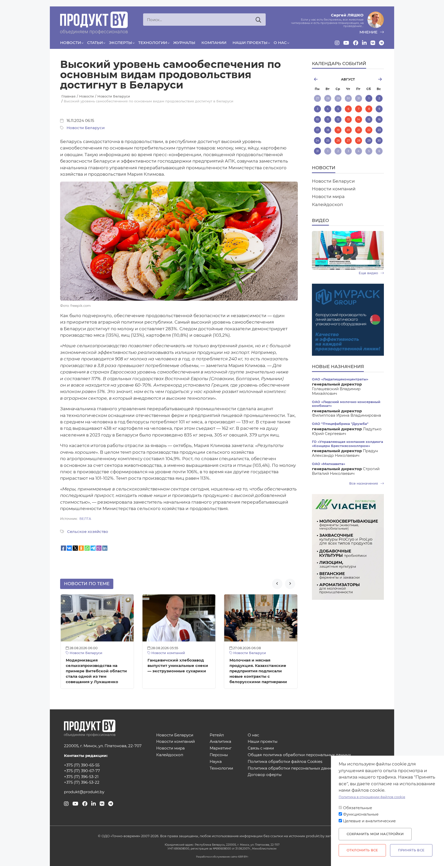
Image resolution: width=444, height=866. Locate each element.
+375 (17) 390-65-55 (81, 765)
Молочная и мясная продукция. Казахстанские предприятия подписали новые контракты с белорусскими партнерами (258, 671)
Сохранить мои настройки (375, 834)
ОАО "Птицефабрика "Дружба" (340, 424)
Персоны (219, 755)
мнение (368, 32)
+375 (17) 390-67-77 (82, 771)
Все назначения (364, 483)
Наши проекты (250, 42)
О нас (280, 42)
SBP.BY (242, 856)
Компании (213, 42)
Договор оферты (265, 775)
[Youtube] (346, 43)
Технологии (152, 42)
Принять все (411, 850)
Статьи (95, 42)
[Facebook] (355, 43)
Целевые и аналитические (369, 821)
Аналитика (220, 741)
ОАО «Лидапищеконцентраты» (340, 379)
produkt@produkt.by (84, 792)
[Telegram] (381, 43)
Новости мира (328, 196)
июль (324, 79)
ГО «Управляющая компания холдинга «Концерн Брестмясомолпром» (347, 444)
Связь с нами (261, 748)
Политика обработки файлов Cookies (285, 762)
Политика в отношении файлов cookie (372, 797)
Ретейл (217, 735)
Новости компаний (167, 653)
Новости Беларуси (86, 128)
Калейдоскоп (327, 204)
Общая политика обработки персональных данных (299, 755)
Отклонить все (362, 850)
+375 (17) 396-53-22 (81, 782)
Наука (216, 762)
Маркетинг (221, 748)
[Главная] (94, 23)
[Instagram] (337, 43)
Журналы (184, 42)
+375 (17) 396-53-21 (81, 776)
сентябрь (372, 79)
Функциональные (360, 814)
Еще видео (369, 273)
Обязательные (357, 808)
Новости (70, 42)
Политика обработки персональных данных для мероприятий (310, 768)
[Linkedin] (364, 43)
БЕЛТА (85, 519)
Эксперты (120, 42)
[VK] (373, 43)
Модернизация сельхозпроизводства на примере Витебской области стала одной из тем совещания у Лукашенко (96, 671)
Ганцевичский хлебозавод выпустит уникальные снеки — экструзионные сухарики (177, 665)
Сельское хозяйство (87, 531)
